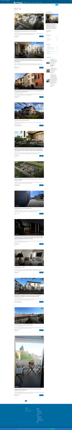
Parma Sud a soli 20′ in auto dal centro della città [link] (22, 120)
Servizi (33, 2)
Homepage (25, 2)
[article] (52, 23)
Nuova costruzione (39, 14)
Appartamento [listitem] (48, 45)
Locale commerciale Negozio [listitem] (50, 50)
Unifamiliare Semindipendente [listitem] (50, 46)
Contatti (36, 2)
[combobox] (42, 5)
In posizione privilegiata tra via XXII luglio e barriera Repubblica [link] (24, 324)
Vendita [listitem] (48, 36)
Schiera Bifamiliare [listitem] (49, 52)
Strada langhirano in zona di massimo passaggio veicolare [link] (23, 208)
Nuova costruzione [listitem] (49, 38)
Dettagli (41, 36)
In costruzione (39, 103)
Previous (46, 19)
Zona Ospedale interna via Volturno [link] (20, 267)
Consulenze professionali (40, 420)
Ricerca (40, 2)
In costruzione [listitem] (48, 37)
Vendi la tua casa (39, 416)
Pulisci (54, 4)
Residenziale (38, 410)
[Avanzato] (51, 5)
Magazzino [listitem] (48, 51)
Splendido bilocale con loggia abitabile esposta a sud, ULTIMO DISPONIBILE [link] (26, 31)
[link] (29, 21)
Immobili (29, 2)
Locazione (38, 414)
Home (15, 7)
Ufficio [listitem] (48, 49)
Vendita (42, 14)
